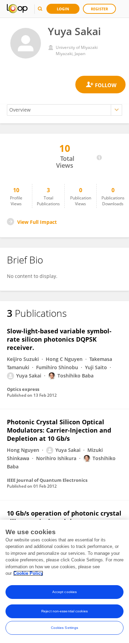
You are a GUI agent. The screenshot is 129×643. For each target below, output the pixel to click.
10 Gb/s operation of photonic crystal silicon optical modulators (64, 517)
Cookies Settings (64, 628)
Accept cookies (64, 592)
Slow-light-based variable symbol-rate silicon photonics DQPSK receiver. (59, 339)
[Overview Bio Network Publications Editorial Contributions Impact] (64, 110)
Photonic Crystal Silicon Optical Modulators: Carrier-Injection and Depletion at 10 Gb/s (59, 430)
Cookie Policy (28, 573)
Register (99, 8)
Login (63, 8)
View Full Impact (37, 222)
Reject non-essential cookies (64, 611)
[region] (64, 581)
